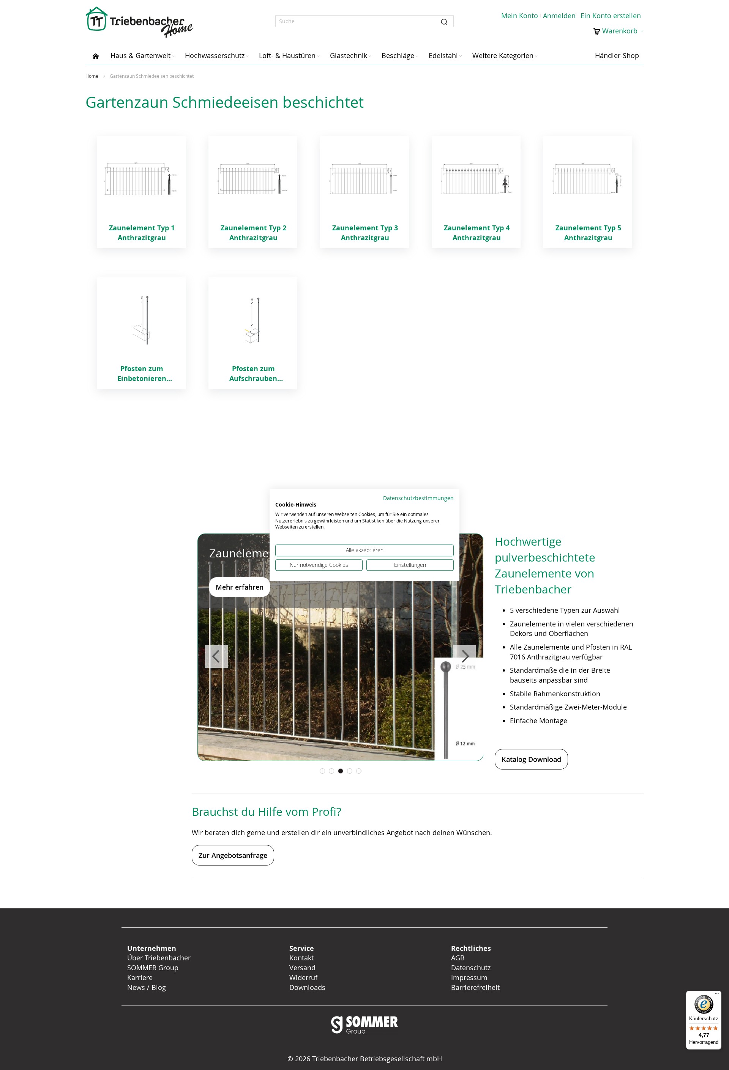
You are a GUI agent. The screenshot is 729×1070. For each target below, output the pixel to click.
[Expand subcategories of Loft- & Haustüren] (318, 56)
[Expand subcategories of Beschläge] (417, 56)
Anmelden (559, 15)
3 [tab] (340, 771)
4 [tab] (349, 771)
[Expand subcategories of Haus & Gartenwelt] (173, 56)
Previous (216, 656)
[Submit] (444, 21)
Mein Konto (519, 15)
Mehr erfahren (240, 587)
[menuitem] (95, 55)
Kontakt (301, 957)
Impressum (469, 977)
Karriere (140, 977)
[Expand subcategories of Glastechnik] (369, 56)
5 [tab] (358, 771)
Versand (302, 967)
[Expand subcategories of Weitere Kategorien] (536, 56)
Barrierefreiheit (476, 987)
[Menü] (716, 995)
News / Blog (146, 987)
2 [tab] (331, 771)
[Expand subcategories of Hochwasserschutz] (247, 56)
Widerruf (303, 977)
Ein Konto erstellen (611, 15)
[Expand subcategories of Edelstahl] (460, 56)
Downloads (307, 987)
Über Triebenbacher (159, 957)
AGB (458, 957)
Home (92, 76)
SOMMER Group (152, 967)
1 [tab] (322, 771)
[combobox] (364, 21)
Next (464, 656)
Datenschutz (471, 967)
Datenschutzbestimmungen (418, 498)
